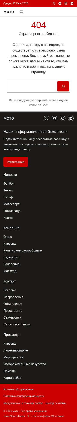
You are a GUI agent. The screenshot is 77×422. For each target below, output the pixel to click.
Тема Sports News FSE (16, 416)
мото (8, 11)
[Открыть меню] (21, 11)
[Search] (63, 86)
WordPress (57, 416)
